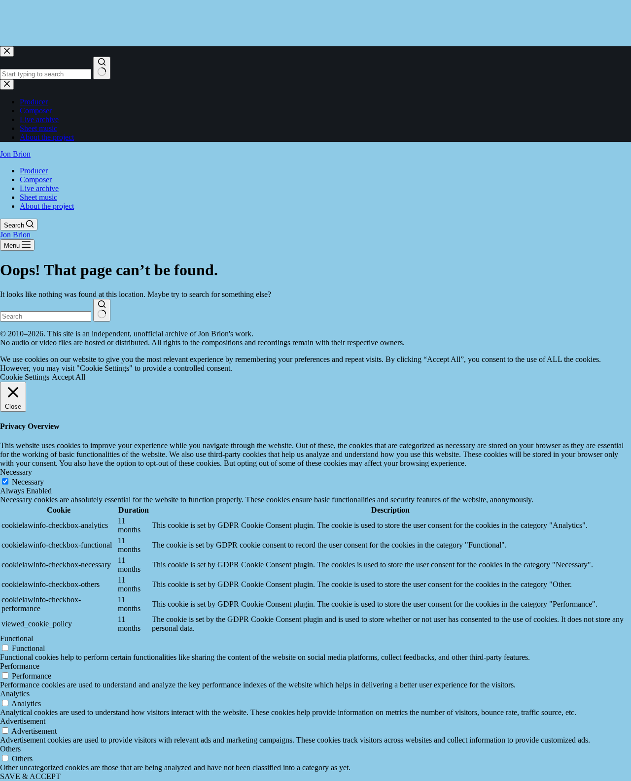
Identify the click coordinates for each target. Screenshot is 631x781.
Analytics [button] (15, 693)
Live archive (39, 188)
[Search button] (101, 310)
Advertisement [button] (22, 721)
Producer (34, 170)
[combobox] (45, 316)
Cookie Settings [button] (24, 377)
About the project (47, 206)
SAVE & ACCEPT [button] (30, 776)
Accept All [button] (68, 377)
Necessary (28, 482)
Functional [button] (16, 638)
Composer (36, 179)
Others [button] (10, 749)
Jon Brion (15, 154)
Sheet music (38, 197)
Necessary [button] (16, 472)
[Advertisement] (179, 22)
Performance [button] (19, 666)
